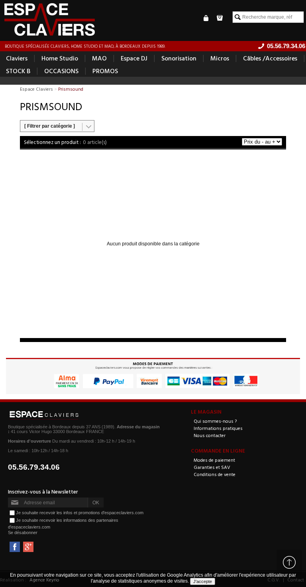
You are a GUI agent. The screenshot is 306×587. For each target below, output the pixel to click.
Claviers (16, 58)
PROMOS (105, 71)
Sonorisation (178, 58)
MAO (99, 58)
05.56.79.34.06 (34, 467)
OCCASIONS (61, 71)
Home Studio (59, 58)
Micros (219, 58)
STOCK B (18, 71)
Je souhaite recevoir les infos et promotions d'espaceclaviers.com (79, 512)
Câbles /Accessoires (270, 58)
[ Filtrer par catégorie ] (49, 126)
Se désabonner (22, 532)
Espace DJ (134, 58)
